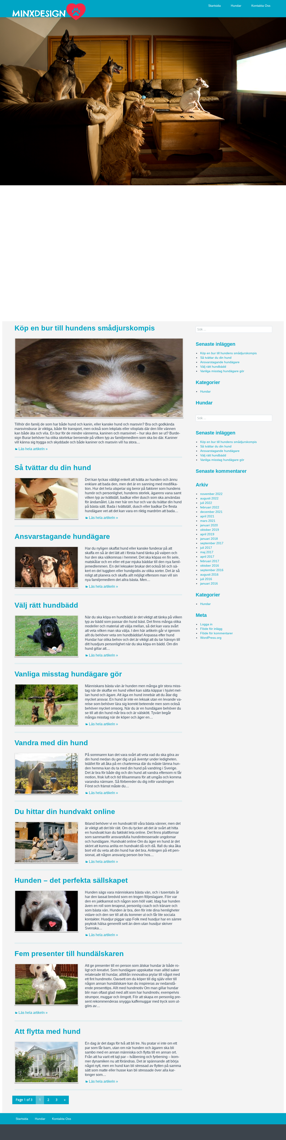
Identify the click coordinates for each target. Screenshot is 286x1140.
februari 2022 (209, 507)
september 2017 (211, 543)
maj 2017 (206, 552)
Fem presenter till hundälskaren (69, 954)
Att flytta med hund (48, 1031)
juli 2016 (206, 579)
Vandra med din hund (51, 743)
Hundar (236, 5)
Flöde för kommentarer (216, 633)
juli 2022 (206, 503)
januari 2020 (209, 525)
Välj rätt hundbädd (46, 605)
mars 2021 (207, 520)
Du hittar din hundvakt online (65, 812)
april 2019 (207, 534)
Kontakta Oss (260, 5)
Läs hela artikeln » (33, 449)
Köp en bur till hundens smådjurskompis (85, 328)
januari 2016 (209, 583)
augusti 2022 (209, 498)
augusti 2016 (209, 574)
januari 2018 (209, 538)
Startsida (214, 5)
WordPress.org (210, 637)
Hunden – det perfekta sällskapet (71, 880)
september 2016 (211, 570)
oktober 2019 (209, 529)
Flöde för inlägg (211, 628)
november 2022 (211, 494)
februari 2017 (209, 561)
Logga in (206, 624)
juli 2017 (206, 547)
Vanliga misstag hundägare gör (68, 674)
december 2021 (211, 512)
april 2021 (207, 516)
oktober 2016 (209, 565)
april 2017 (207, 556)
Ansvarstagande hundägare (62, 536)
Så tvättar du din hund (53, 468)
